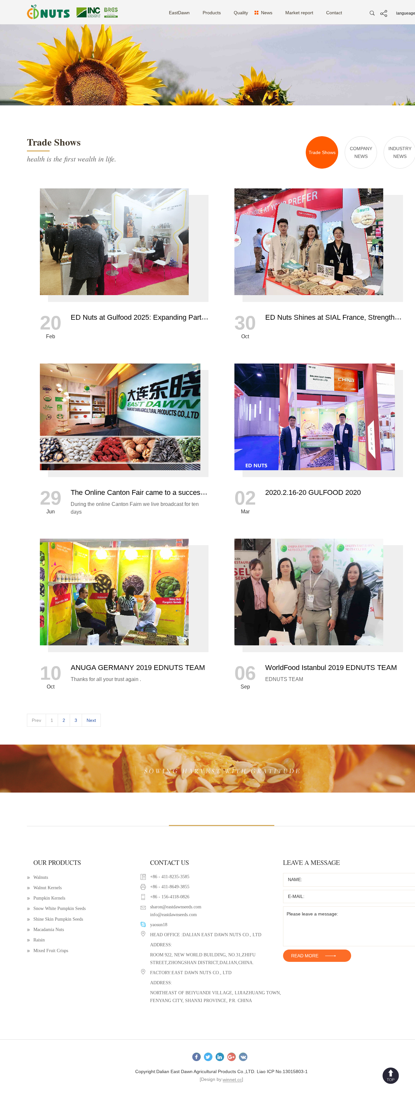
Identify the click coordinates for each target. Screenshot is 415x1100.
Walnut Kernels (44, 888)
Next (91, 720)
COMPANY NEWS (361, 152)
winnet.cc (232, 1079)
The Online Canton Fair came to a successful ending (152, 492)
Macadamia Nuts (45, 929)
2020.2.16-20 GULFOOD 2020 (313, 492)
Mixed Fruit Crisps (47, 950)
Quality (241, 12)
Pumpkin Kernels (46, 898)
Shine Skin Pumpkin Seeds (55, 919)
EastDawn (179, 12)
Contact (334, 12)
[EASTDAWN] (92, 12)
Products (212, 12)
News (266, 12)
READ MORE (304, 955)
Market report (299, 12)
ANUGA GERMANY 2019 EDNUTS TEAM (138, 668)
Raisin (36, 940)
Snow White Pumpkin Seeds (56, 908)
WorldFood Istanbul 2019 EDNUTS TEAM (331, 668)
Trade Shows (322, 152)
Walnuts (37, 877)
